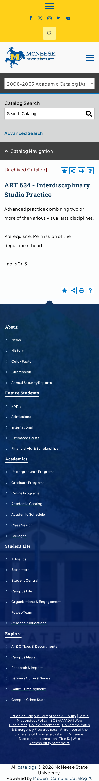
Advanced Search (23, 133)
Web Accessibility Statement (54, 741)
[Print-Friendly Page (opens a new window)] (81, 170)
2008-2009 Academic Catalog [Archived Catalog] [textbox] (50, 84)
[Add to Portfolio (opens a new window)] (64, 170)
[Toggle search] (49, 33)
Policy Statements (44, 725)
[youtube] (68, 18)
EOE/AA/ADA (61, 720)
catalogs (27, 767)
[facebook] (31, 18)
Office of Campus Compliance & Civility (43, 716)
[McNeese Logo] (30, 57)
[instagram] (49, 18)
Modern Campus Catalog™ (62, 778)
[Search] (89, 114)
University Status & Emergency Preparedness (50, 727)
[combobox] (49, 83)
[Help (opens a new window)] (90, 170)
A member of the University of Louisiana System (51, 731)
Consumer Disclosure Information (52, 736)
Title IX (64, 739)
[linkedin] (59, 18)
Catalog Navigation (31, 151)
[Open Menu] (49, 6)
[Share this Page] (72, 170)
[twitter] (40, 18)
